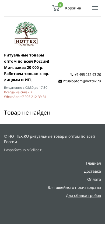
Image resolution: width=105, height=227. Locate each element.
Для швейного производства (74, 187)
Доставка (92, 171)
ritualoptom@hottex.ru (82, 81)
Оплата (94, 179)
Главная (93, 163)
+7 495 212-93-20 (88, 74)
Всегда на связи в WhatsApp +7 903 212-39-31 (25, 94)
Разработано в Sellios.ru (24, 150)
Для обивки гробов (83, 195)
